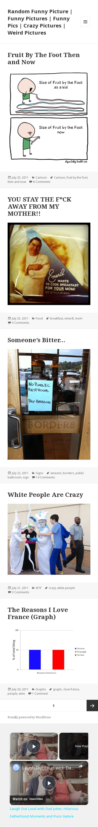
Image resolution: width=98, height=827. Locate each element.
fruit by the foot (77, 177)
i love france (71, 689)
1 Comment (40, 694)
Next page (92, 705)
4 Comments (20, 323)
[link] (16, 767)
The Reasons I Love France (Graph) (38, 613)
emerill (69, 318)
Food (39, 318)
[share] (80, 766)
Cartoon (41, 177)
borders (68, 473)
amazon (55, 473)
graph (57, 689)
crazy (52, 588)
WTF (39, 588)
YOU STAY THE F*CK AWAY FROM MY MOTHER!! (39, 206)
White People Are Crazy (45, 494)
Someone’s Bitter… (36, 340)
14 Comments (45, 477)
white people (66, 588)
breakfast (56, 318)
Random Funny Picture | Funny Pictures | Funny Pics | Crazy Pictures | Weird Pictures (40, 22)
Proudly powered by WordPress (29, 717)
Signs (39, 473)
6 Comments (41, 182)
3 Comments (20, 592)
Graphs (41, 689)
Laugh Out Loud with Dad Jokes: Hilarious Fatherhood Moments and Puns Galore (49, 768)
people (12, 694)
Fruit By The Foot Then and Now (44, 58)
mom (78, 318)
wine (22, 694)
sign (26, 477)
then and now (17, 182)
